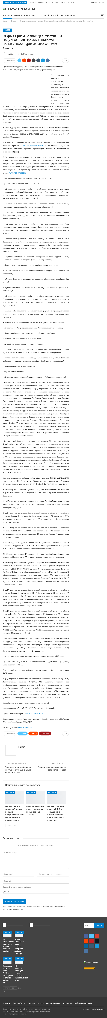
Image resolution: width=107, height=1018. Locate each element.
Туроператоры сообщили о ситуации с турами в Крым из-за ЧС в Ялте (18, 770)
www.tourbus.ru (25, 727)
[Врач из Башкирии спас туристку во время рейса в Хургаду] (35, 797)
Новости (7, 15)
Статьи (42, 15)
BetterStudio (99, 1009)
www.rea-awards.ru (17, 173)
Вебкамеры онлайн (83, 1003)
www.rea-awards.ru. (34, 713)
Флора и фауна (55, 15)
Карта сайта (60, 3)
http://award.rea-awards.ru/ (31, 145)
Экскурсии (70, 15)
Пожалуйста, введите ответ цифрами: (17, 887)
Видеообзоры (20, 15)
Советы (33, 15)
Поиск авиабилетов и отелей (41, 3)
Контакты (71, 3)
